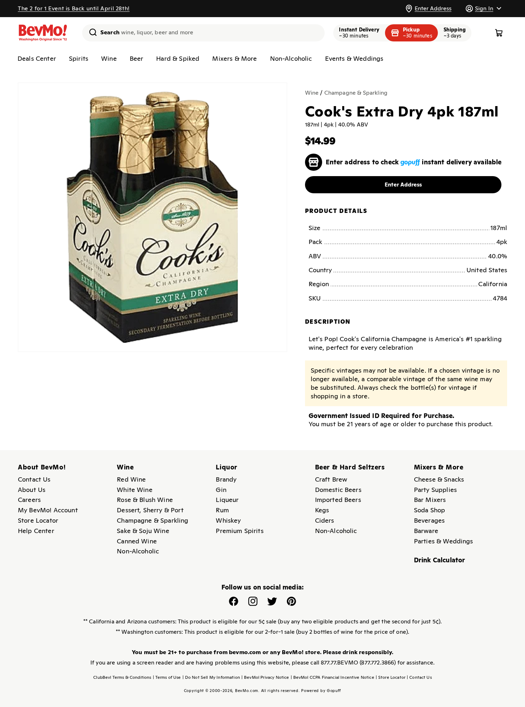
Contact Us (34, 479)
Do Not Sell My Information (211, 677)
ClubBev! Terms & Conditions (122, 677)
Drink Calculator (439, 560)
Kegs (322, 510)
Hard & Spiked (177, 58)
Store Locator (38, 520)
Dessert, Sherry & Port (150, 510)
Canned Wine (137, 541)
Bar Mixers (430, 500)
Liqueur (227, 500)
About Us (31, 490)
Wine (109, 58)
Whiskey (228, 520)
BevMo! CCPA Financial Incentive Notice (332, 677)
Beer (137, 58)
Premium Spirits (239, 531)
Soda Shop (429, 510)
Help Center (36, 531)
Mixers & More (234, 58)
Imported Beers (338, 500)
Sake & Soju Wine (143, 531)
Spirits (78, 58)
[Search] (90, 32)
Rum (222, 510)
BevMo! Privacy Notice (265, 677)
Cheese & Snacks (439, 479)
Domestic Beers (338, 490)
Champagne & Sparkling (356, 92)
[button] (483, 8)
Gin (221, 490)
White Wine (134, 490)
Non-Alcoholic (291, 58)
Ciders (324, 520)
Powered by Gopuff (321, 690)
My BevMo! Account (48, 510)
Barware (426, 531)
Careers (29, 500)
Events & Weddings (354, 58)
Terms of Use (167, 677)
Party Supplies (435, 490)
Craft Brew (331, 479)
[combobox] (203, 33)
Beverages (429, 520)
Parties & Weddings (443, 541)
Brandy (226, 479)
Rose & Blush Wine (145, 500)
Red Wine (131, 479)
